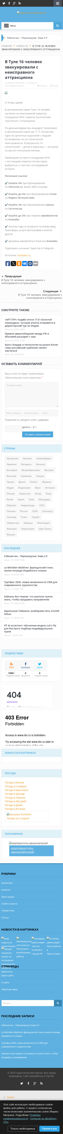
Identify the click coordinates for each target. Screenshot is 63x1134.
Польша (11, 511)
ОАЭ (41, 505)
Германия (26, 476)
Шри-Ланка (45, 528)
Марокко (11, 505)
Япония (11, 534)
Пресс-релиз (7, 896)
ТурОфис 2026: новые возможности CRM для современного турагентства (30, 583)
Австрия (27, 458)
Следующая (50, 291)
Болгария (12, 470)
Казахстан (24, 493)
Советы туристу (9, 903)
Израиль (46, 482)
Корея (21, 499)
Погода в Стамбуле (16, 786)
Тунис (24, 517)
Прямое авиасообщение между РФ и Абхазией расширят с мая (27, 335)
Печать (44, 85)
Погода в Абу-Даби (15, 801)
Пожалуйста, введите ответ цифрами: (27, 419)
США (35, 511)
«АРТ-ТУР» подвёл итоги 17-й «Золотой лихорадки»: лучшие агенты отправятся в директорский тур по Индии (30, 322)
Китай (10, 499)
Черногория (27, 528)
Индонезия (24, 487)
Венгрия (49, 470)
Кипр (48, 493)
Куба (31, 499)
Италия (11, 493)
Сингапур (47, 511)
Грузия (10, 482)
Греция (40, 476)
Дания (22, 482)
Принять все (49, 1128)
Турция (35, 517)
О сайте (5, 982)
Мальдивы (44, 499)
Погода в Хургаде (15, 793)
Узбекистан (13, 523)
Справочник (7, 910)
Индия (10, 487)
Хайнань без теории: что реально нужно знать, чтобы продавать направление (28, 598)
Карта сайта (7, 975)
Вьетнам (11, 476)
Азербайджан (43, 458)
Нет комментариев (14, 85)
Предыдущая (13, 276)
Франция (12, 528)
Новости (33, 82)
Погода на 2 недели (18, 818)
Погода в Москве (14, 782)
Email (55, 85)
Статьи (5, 917)
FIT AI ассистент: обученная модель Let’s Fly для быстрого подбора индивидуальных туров (30, 628)
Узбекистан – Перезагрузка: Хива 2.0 (27, 37)
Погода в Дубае (14, 805)
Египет (33, 482)
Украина (28, 523)
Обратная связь (9, 989)
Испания (50, 487)
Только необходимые (22, 1128)
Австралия (12, 458)
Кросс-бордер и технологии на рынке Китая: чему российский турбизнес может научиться (31, 347)
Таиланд (11, 517)
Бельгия (40, 464)
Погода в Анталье (15, 808)
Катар (38, 493)
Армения (12, 464)
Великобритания (31, 470)
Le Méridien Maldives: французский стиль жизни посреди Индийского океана (28, 569)
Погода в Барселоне (16, 790)
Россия (24, 511)
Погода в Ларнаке (15, 797)
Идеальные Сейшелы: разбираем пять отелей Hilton (31, 612)
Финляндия (43, 523)
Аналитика (6, 882)
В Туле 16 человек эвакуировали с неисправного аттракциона (23, 281)
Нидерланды (28, 505)
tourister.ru (23, 255)
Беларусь (26, 464)
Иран (38, 487)
